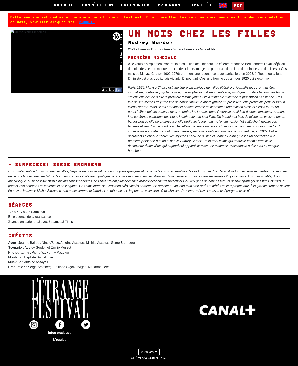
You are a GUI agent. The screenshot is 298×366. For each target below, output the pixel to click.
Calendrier (135, 5)
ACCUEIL (87, 22)
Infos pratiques (59, 332)
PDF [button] (238, 5)
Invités (201, 5)
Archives (147, 352)
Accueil (64, 5)
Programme (170, 5)
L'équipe (59, 339)
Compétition (97, 5)
